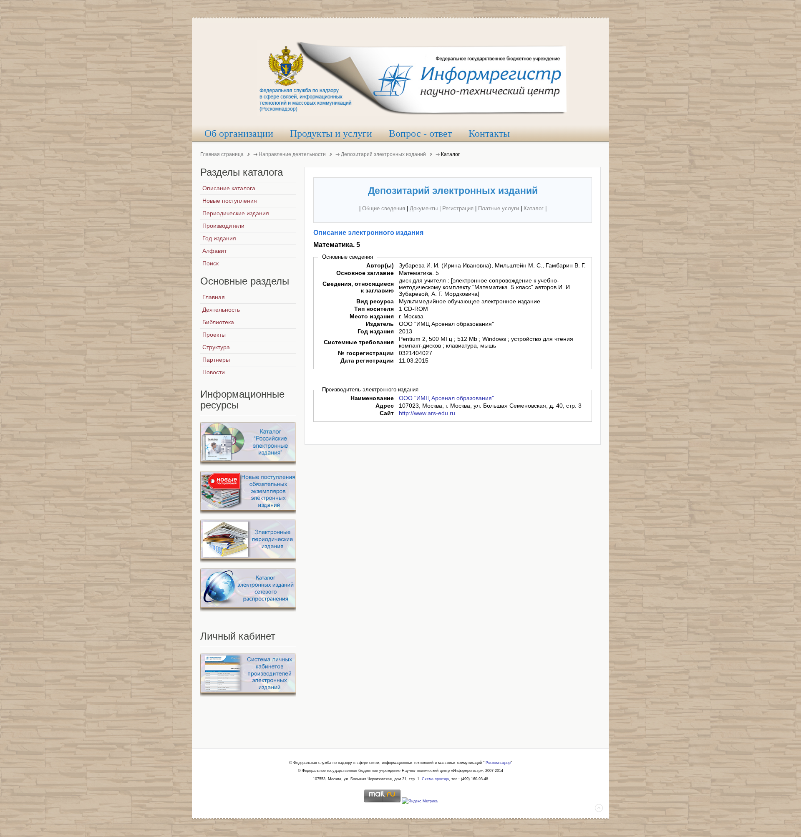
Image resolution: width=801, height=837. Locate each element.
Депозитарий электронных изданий (383, 154)
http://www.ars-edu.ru (427, 413)
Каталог (534, 208)
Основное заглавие (365, 273)
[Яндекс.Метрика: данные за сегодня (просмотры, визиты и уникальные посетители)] (420, 801)
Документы (424, 208)
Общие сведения (383, 208)
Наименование (372, 398)
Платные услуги (498, 208)
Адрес (384, 405)
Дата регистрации (367, 360)
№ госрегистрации (366, 353)
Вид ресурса (375, 301)
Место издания (372, 316)
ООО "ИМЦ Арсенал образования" (446, 398)
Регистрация (458, 208)
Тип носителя (374, 308)
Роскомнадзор (498, 763)
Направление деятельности (292, 154)
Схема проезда (435, 779)
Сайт (387, 413)
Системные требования (359, 342)
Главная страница (222, 154)
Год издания (376, 331)
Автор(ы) (380, 265)
